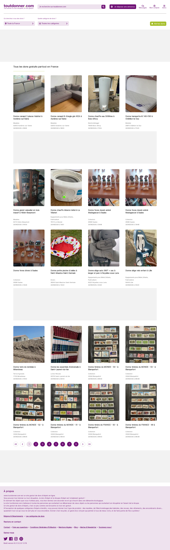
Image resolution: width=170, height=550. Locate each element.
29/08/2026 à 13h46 (20, 285)
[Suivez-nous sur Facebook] (10, 540)
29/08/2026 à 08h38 (132, 437)
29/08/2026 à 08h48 (132, 379)
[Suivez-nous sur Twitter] (5, 540)
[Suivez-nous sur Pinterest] (21, 540)
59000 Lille (129, 282)
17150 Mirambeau (19, 376)
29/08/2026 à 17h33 (132, 128)
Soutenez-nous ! (105, 527)
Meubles (16, 123)
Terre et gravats (18, 374)
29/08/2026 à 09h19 (57, 379)
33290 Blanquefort (94, 376)
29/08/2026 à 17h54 (95, 128)
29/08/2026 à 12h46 (95, 285)
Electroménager (93, 123)
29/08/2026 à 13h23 (57, 285)
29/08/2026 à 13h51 (57, 224)
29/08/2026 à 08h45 (20, 437)
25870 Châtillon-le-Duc (133, 125)
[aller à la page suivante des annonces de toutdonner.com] (82, 444)
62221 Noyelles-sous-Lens (97, 282)
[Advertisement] (85, 46)
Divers (53, 280)
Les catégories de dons (35, 516)
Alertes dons (159, 23)
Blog (76, 527)
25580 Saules (92, 222)
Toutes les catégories (50, 23)
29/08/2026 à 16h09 (20, 224)
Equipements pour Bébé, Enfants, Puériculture (62, 218)
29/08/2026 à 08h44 (58, 437)
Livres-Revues (56, 374)
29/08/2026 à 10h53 (20, 379)
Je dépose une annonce (124, 7)
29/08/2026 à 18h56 (20, 128)
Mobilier (128, 123)
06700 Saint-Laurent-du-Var (60, 376)
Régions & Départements (13, 516)
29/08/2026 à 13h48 (95, 224)
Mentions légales (65, 527)
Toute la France (13, 23)
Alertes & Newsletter (88, 527)
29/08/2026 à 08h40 (95, 437)
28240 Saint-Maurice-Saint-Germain (63, 282)
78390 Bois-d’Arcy (94, 125)
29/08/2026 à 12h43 (132, 285)
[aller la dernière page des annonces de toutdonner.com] (89, 444)
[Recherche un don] (103, 7)
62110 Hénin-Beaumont (21, 222)
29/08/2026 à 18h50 (57, 128)
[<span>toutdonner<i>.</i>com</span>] (19, 6)
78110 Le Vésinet (56, 222)
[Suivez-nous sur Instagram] (16, 540)
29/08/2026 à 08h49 (95, 379)
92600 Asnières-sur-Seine (22, 125)
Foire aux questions (20, 527)
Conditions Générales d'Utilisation (43, 527)
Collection (91, 219)
